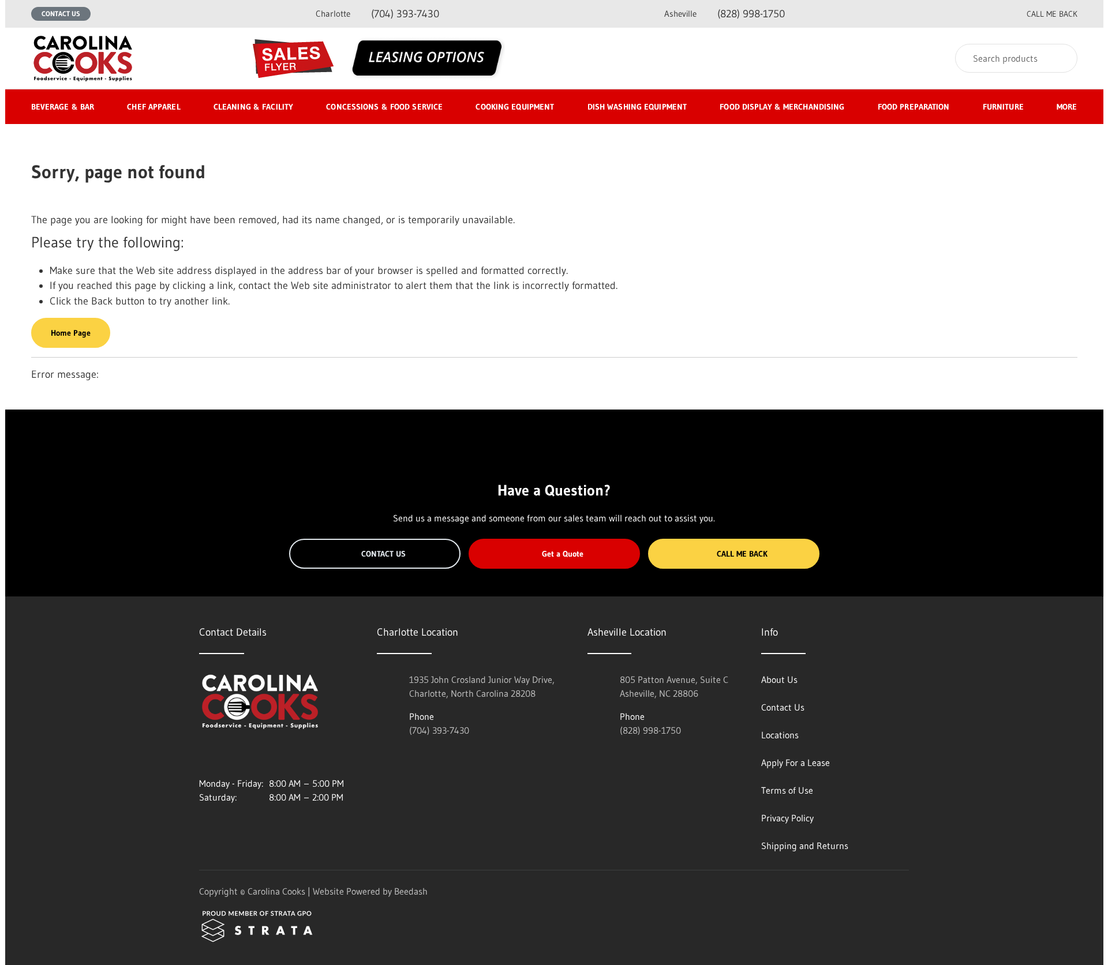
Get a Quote (562, 554)
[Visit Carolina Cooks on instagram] (204, 755)
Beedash (411, 891)
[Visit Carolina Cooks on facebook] (228, 755)
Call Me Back (742, 554)
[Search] (1061, 58)
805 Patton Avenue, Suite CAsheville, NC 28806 (674, 686)
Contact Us (61, 13)
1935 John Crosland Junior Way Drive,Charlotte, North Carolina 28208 (482, 686)
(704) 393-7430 (377, 13)
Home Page (71, 333)
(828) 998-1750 (724, 13)
